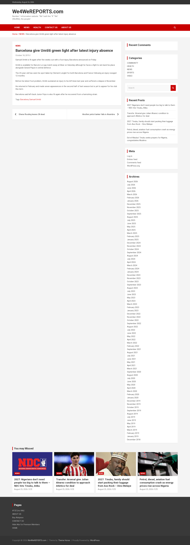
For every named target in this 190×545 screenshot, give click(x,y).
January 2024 (132, 272)
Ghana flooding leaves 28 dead (32, 114)
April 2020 (131, 388)
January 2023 (132, 310)
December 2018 (133, 439)
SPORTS (130, 72)
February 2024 (133, 268)
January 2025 (132, 239)
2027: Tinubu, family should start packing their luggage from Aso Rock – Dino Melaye (114, 482)
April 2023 (131, 301)
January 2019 (132, 436)
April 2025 (131, 230)
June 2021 (131, 359)
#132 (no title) (18, 510)
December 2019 (133, 401)
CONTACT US (51, 27)
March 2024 (132, 265)
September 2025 (134, 214)
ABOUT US (66, 27)
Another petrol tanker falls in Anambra (98, 114)
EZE (30, 489)
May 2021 (131, 362)
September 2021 (134, 349)
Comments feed (134, 162)
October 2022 (133, 320)
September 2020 (134, 372)
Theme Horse (64, 540)
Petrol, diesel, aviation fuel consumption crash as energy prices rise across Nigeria (156, 482)
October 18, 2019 (22, 55)
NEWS (26, 27)
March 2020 (132, 391)
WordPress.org (133, 166)
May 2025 (131, 227)
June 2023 (131, 294)
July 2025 (131, 220)
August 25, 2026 (21, 489)
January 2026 (132, 201)
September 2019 (134, 410)
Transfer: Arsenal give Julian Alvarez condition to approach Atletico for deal (73, 482)
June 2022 (131, 333)
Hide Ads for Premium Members (26, 524)
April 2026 (131, 191)
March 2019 (132, 430)
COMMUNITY (132, 63)
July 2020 (131, 378)
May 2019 (131, 423)
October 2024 (133, 249)
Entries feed (132, 159)
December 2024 (133, 243)
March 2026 (132, 194)
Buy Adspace (17, 517)
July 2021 (131, 356)
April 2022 (131, 339)
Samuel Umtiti (35, 99)
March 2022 (132, 343)
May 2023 (131, 297)
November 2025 (133, 207)
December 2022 (133, 314)
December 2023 (133, 275)
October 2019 (133, 407)
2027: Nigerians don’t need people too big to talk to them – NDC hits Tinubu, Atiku (32, 482)
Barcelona (24, 99)
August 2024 (132, 256)
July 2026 (131, 185)
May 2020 (131, 385)
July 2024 (131, 259)
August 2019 (132, 414)
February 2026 (133, 198)
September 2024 (134, 252)
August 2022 (132, 327)
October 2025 (133, 210)
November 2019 (133, 404)
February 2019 (133, 433)
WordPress (95, 540)
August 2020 (132, 375)
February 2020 (133, 394)
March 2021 (132, 368)
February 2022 (133, 346)
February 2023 (133, 307)
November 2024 (133, 246)
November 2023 (133, 278)
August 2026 (132, 181)
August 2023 (132, 288)
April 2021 (131, 365)
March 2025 (132, 233)
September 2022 (134, 323)
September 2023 (134, 285)
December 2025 (133, 204)
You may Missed (23, 448)
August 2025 (132, 217)
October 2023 (133, 281)
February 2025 (133, 236)
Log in (129, 156)
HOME (17, 27)
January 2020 (132, 397)
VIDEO (129, 76)
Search (173, 88)
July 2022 (131, 330)
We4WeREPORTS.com (37, 12)
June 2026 (131, 188)
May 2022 (131, 336)
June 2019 (131, 420)
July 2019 (131, 417)
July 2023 (131, 291)
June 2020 (131, 381)
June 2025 (131, 223)
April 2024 (131, 262)
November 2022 (133, 317)
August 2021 (132, 352)
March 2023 (132, 304)
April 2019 (131, 427)
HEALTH (37, 27)
